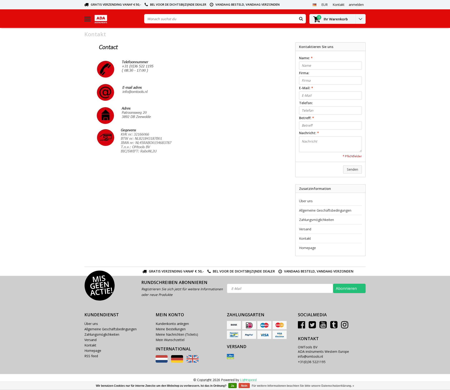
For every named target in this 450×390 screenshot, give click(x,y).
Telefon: (306, 103)
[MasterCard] (280, 325)
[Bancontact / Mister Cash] (234, 335)
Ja (232, 385)
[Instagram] (344, 326)
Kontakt (305, 238)
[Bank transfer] (234, 325)
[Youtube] (323, 326)
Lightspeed (248, 380)
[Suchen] (301, 19)
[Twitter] (312, 326)
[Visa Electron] (280, 335)
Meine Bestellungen (171, 329)
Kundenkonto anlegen (172, 323)
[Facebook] (301, 326)
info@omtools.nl (310, 356)
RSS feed (91, 356)
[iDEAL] (249, 325)
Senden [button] (352, 169)
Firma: (304, 73)
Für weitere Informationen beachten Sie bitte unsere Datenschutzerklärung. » (303, 385)
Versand (305, 229)
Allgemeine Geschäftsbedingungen (325, 210)
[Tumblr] (334, 326)
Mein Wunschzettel (170, 340)
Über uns (306, 201)
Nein (244, 385)
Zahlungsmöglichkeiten (316, 219)
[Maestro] (264, 325)
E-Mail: (306, 88)
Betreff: (306, 118)
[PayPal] (249, 335)
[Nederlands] (162, 361)
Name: (306, 58)
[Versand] (230, 356)
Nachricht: (309, 133)
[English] (193, 361)
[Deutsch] (314, 4)
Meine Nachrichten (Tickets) (177, 334)
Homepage (307, 248)
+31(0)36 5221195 (312, 362)
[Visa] (264, 335)
